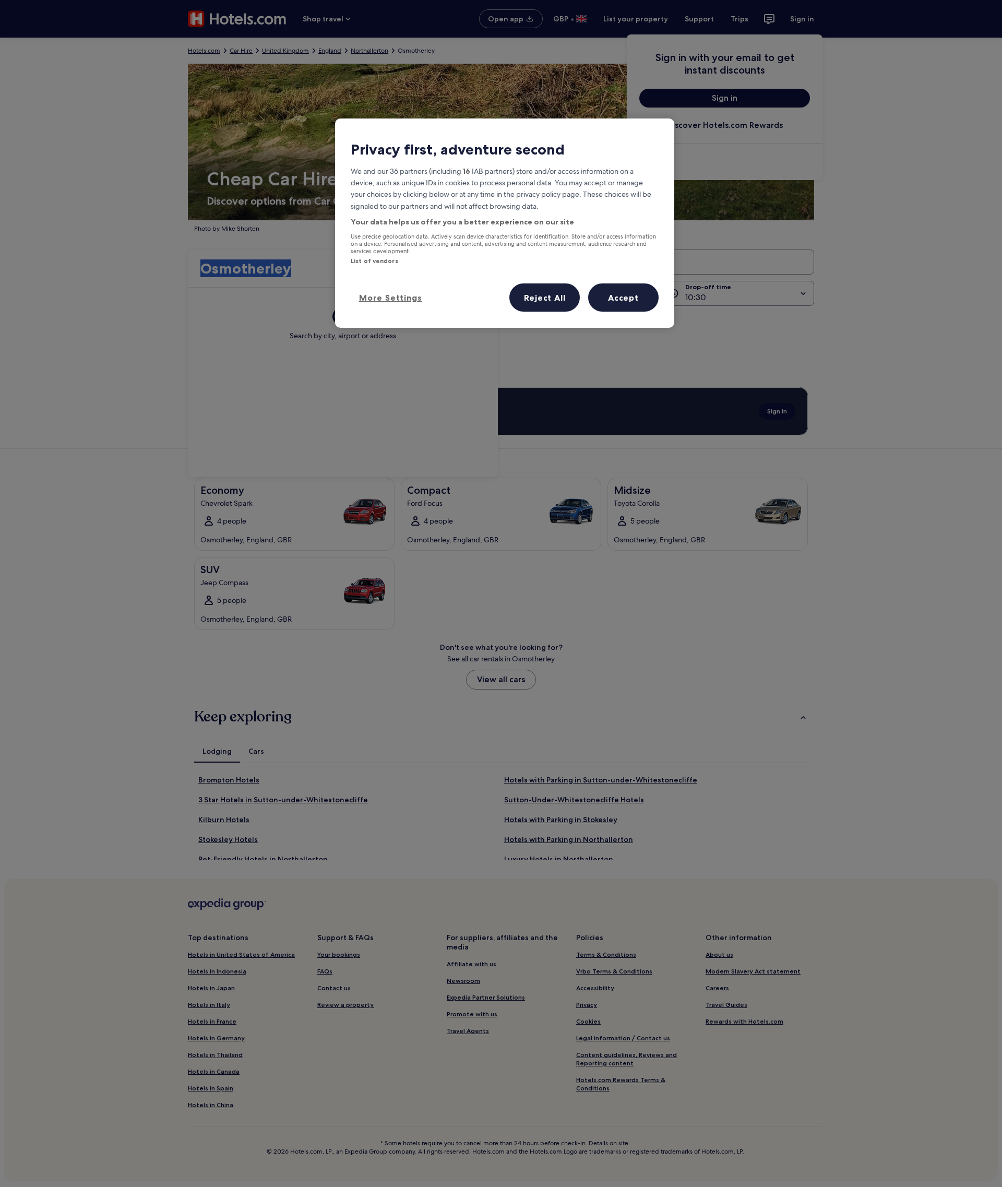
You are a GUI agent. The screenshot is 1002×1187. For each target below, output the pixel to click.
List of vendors (374, 261)
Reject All (545, 297)
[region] (504, 222)
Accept (623, 297)
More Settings (390, 297)
